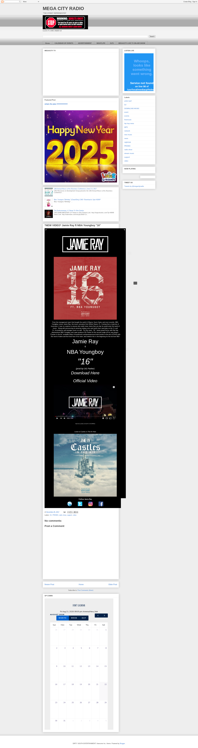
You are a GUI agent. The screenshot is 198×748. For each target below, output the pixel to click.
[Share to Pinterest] (77, 512)
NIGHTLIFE (101, 43)
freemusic (127, 120)
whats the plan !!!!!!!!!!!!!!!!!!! (56, 104)
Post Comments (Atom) (85, 590)
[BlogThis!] (70, 512)
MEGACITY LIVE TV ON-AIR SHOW (131, 43)
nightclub (127, 142)
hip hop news (129, 123)
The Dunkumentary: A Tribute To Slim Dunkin (69, 210)
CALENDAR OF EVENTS (64, 43)
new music (128, 135)
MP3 (126, 127)
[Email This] (68, 512)
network (127, 131)
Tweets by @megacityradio (134, 186)
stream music (129, 153)
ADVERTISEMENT (85, 43)
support (69, 515)
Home (47, 43)
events (126, 116)
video (74, 515)
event (126, 112)
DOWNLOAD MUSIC (131, 108)
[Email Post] (64, 512)
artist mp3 (128, 101)
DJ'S (112, 43)
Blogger (122, 743)
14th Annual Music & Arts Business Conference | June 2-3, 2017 (75, 189)
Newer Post (49, 584)
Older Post (112, 584)
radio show (62, 515)
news (126, 138)
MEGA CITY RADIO (63, 8)
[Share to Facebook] (75, 512)
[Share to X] (73, 512)
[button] (129, 253)
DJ (51, 515)
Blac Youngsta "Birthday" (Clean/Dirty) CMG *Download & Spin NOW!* (77, 199)
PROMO (55, 515)
